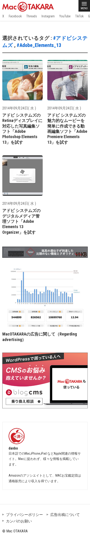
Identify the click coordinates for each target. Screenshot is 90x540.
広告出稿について (65, 514)
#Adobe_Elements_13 (39, 45)
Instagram (48, 16)
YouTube (65, 16)
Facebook (15, 16)
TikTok (79, 16)
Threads (31, 16)
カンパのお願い (19, 521)
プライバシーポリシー (24, 514)
